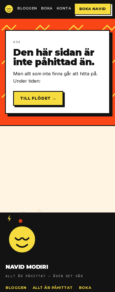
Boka (47, 8)
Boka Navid (92, 9)
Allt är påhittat (53, 287)
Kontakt (67, 8)
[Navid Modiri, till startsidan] (9, 9)
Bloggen (27, 8)
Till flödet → (38, 98)
